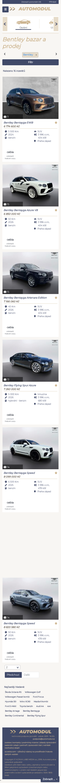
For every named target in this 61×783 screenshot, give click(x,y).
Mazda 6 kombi (41, 701)
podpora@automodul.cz (44, 739)
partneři (23, 745)
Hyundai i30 (10, 701)
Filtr (30, 62)
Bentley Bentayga (31, 711)
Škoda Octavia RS (13, 692)
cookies (8, 742)
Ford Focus (38, 697)
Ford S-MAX (10, 706)
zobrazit (10, 157)
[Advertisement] (30, 545)
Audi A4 (40, 706)
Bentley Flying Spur (36, 715)
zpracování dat (35, 745)
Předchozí (13, 674)
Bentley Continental (14, 715)
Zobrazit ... (49, 779)
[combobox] (12, 667)
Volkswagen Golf (32, 692)
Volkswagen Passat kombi (17, 697)
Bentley (28, 54)
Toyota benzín (26, 706)
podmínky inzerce (30, 742)
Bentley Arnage (12, 711)
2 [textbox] (7, 667)
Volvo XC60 (25, 701)
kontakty (17, 742)
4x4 (49, 706)
